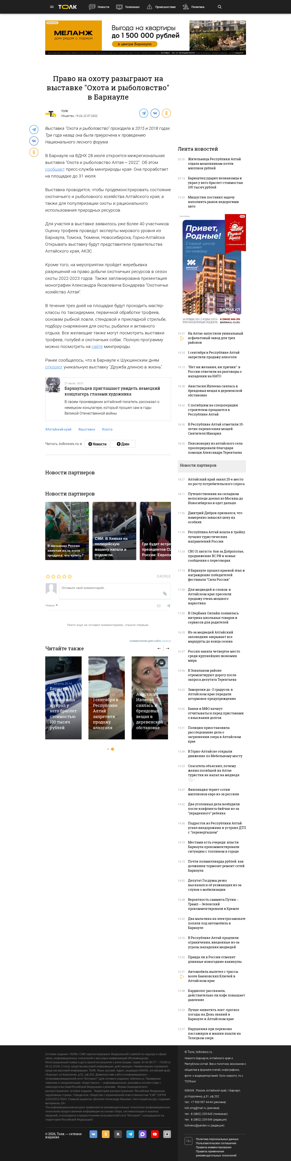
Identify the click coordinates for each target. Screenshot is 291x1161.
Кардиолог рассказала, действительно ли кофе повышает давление (216, 995)
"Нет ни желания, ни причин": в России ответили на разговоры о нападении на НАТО (215, 371)
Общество (67, 116)
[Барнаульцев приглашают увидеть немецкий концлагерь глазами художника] (52, 399)
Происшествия (165, 7)
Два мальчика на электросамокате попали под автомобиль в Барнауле (217, 923)
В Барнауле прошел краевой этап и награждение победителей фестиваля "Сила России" (216, 575)
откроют (54, 367)
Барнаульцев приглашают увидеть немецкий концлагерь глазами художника (112, 390)
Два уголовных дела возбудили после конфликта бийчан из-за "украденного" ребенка (214, 808)
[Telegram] (143, 113)
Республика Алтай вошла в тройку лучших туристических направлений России (216, 536)
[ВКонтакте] (155, 113)
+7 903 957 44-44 (202, 1102)
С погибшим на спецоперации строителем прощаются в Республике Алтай (213, 409)
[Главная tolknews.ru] (67, 7)
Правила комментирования (213, 1147)
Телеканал (132, 7)
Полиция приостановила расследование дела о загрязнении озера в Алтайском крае (214, 734)
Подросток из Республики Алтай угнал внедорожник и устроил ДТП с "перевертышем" (217, 827)
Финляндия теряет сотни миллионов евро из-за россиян (213, 791)
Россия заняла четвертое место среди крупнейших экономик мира (214, 656)
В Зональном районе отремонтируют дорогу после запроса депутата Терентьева (212, 675)
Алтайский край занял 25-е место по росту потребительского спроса (216, 481)
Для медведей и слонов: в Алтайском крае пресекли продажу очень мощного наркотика (209, 596)
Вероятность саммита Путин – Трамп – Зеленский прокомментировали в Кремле (213, 904)
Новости (103, 7)
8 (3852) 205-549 (201, 1119)
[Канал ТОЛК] (122, 444)
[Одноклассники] (166, 113)
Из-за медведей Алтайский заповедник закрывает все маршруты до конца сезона (210, 636)
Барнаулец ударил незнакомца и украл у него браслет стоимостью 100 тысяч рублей (63, 708)
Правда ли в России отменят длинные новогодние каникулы (215, 959)
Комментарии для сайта (150, 641)
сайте (97, 346)
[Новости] (96, 444)
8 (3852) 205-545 (201, 1114)
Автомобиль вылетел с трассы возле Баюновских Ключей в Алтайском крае (213, 976)
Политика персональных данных (217, 1139)
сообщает (55, 169)
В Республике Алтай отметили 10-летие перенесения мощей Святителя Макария (216, 428)
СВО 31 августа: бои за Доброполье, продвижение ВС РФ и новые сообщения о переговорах (216, 556)
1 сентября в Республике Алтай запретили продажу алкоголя (105, 713)
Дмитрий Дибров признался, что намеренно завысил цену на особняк (215, 517)
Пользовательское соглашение (216, 1143)
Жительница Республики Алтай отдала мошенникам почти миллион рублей (214, 163)
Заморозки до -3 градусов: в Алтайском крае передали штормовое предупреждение (212, 694)
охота (107, 429)
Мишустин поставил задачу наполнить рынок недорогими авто (213, 201)
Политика (197, 7)
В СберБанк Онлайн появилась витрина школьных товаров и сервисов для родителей (213, 617)
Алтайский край (58, 429)
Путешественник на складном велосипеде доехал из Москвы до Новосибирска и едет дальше (215, 498)
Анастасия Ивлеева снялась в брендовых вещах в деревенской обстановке (149, 710)
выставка (86, 429)
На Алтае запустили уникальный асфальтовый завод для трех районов (215, 338)
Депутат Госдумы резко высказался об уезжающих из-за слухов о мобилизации (214, 885)
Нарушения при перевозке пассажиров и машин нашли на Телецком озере (214, 1033)
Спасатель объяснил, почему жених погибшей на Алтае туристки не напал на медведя (213, 770)
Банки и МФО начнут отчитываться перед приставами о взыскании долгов (216, 713)
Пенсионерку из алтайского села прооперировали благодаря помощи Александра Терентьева (215, 448)
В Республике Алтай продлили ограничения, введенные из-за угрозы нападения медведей (213, 942)
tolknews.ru (204, 1052)
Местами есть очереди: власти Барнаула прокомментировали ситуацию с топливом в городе (213, 846)
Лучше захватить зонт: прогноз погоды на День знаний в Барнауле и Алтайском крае (213, 1014)
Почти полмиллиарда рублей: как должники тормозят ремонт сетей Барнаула (216, 866)
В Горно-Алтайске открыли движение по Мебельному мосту (215, 753)
